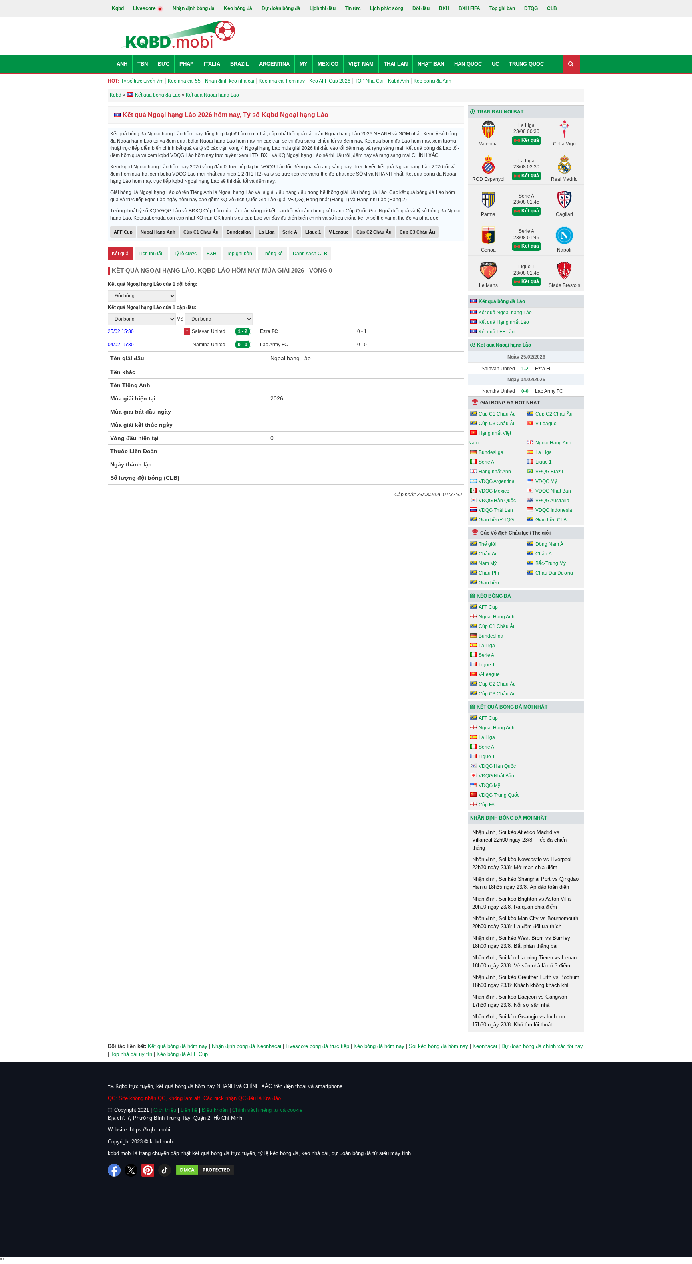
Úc (495, 64)
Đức (163, 64)
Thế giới (488, 544)
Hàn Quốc (468, 64)
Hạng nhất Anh (495, 472)
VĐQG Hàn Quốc (497, 500)
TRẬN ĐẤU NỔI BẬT (500, 112)
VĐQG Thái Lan (496, 510)
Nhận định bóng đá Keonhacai (246, 1046)
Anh (122, 64)
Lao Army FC (274, 344)
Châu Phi (489, 573)
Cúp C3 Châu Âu (417, 232)
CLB (552, 8)
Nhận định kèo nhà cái (229, 81)
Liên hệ (189, 1110)
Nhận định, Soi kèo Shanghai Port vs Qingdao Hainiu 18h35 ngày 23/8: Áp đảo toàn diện (525, 883)
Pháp (186, 64)
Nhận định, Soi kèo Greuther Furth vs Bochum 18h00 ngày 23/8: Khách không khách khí (525, 981)
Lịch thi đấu (323, 8)
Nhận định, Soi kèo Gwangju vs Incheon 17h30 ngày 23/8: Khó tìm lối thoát (518, 1021)
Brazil (239, 64)
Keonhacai (485, 1046)
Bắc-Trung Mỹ (550, 563)
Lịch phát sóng (386, 8)
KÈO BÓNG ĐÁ (494, 596)
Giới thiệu (164, 1110)
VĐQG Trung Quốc (499, 795)
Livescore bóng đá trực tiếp (317, 1046)
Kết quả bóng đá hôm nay (177, 1046)
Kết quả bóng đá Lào (502, 301)
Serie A (289, 232)
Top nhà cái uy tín (131, 1054)
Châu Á (543, 554)
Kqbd (118, 8)
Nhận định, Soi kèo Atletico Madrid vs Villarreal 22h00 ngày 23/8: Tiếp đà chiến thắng (519, 840)
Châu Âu (488, 554)
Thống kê (272, 253)
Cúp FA (487, 805)
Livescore (145, 8)
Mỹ (304, 64)
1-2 (525, 369)
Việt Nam (361, 64)
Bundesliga (239, 232)
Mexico (328, 64)
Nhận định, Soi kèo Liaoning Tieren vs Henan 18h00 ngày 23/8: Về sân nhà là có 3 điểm (524, 962)
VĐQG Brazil (549, 472)
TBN (142, 64)
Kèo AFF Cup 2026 (329, 81)
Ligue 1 (313, 232)
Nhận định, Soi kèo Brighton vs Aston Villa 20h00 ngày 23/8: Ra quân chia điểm (521, 903)
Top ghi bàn (502, 8)
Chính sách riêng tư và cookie (267, 1110)
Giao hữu (489, 583)
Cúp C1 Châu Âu (201, 232)
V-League (338, 232)
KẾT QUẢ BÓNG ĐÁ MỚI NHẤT (512, 707)
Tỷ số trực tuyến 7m (142, 81)
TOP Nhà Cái (369, 81)
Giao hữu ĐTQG (496, 520)
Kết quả (120, 253)
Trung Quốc (526, 64)
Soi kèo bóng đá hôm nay (438, 1046)
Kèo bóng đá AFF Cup (182, 1054)
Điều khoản (215, 1110)
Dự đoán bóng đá (281, 8)
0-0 (525, 391)
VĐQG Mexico (494, 491)
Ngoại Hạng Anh (158, 232)
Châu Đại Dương (554, 573)
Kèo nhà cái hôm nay (282, 81)
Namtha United (209, 344)
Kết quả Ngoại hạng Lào (505, 312)
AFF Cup (123, 232)
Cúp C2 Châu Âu (374, 232)
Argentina (274, 64)
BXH (444, 8)
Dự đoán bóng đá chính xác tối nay (542, 1046)
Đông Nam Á (549, 544)
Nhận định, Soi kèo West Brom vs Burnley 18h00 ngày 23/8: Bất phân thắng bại (521, 942)
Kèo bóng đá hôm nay (379, 1046)
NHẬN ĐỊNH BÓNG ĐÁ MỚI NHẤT (508, 818)
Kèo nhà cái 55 (184, 81)
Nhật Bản (431, 64)
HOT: (113, 81)
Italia (212, 64)
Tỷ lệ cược (185, 253)
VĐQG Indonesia (553, 510)
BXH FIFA (469, 8)
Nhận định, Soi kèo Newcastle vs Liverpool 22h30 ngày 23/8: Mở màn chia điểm (521, 863)
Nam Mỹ (488, 563)
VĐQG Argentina (497, 481)
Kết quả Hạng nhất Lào (504, 322)
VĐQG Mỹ (546, 481)
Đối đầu (421, 8)
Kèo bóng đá (238, 8)
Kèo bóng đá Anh (432, 81)
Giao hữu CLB (551, 520)
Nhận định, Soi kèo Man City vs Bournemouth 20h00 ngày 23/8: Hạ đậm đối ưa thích (525, 922)
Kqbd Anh (398, 81)
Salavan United (208, 331)
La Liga (266, 232)
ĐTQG (531, 8)
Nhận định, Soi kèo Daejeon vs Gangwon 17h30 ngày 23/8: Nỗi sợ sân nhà (519, 1001)
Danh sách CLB (310, 253)
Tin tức (353, 8)
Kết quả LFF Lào (497, 332)
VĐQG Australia (552, 500)
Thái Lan (396, 64)
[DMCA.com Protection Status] (205, 1170)
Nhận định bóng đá (194, 8)
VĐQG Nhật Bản (553, 491)
